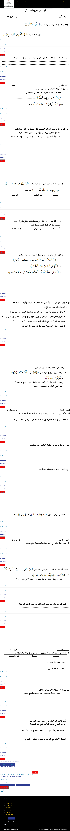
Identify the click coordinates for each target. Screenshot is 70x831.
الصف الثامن (8, 809)
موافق (35, 772)
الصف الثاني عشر (9, 816)
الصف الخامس (9, 803)
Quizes (40, 829)
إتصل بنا (47, 829)
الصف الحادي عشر (9, 814)
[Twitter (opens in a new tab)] (64, 1)
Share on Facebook (8, 764)
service (44, 829)
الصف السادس (9, 805)
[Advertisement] (35, 171)
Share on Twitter (24, 785)
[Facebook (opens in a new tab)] (66, 1)
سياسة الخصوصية (57, 829)
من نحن (51, 829)
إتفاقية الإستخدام (64, 829)
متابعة (3, 55)
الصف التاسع (8, 810)
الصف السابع (8, 807)
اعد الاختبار (4, 787)
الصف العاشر (8, 812)
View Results (11, 821)
